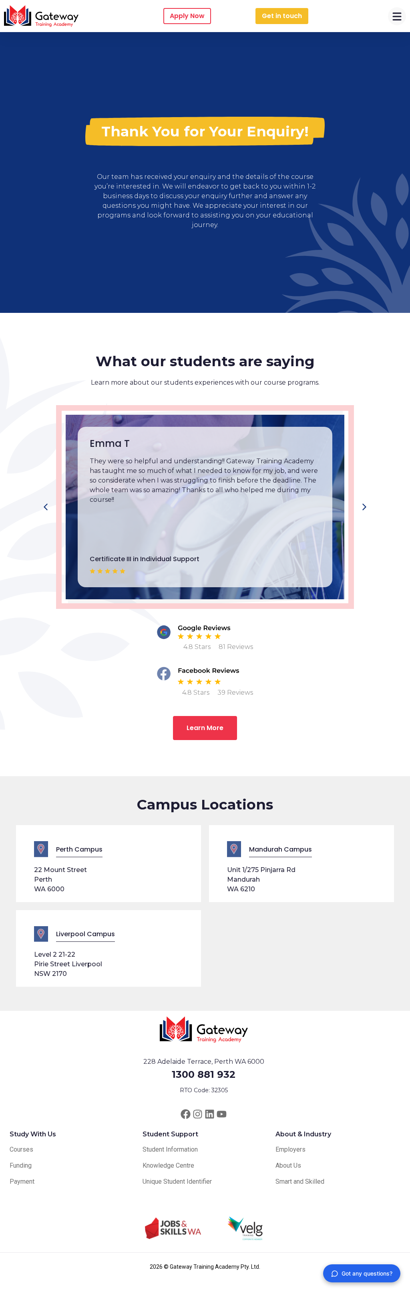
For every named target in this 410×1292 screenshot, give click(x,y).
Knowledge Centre (168, 1165)
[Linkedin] (210, 1114)
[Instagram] (198, 1114)
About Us (288, 1165)
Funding (21, 1165)
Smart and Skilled (299, 1181)
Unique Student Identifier (177, 1181)
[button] (364, 507)
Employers (290, 1149)
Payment (22, 1181)
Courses (21, 1149)
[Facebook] (186, 1114)
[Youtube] (222, 1114)
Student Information (170, 1149)
